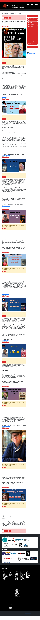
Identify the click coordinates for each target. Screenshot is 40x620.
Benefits (10, 572)
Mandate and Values (5, 571)
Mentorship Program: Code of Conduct (22, 574)
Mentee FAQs (22, 582)
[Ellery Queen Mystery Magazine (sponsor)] (14, 553)
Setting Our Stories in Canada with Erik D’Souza (13, 22)
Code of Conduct (27, 577)
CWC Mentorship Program (22, 571)
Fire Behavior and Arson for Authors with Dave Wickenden (12, 483)
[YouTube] (35, 4)
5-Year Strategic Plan (5, 581)
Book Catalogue (34, 570)
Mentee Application (22, 583)
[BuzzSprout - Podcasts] (37, 4)
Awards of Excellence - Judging (16, 582)
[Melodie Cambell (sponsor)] (27, 539)
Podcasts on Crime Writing (11, 603)
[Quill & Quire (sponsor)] (14, 558)
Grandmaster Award (17, 598)
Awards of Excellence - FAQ (17, 590)
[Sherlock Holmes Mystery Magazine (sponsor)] (25, 558)
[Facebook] (28, 4)
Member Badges (30, 26)
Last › (10, 17)
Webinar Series (30, 28)
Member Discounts (31, 24)
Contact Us (16, 599)
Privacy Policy (5, 582)
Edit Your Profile (30, 43)
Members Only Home (31, 18)
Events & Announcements (11, 606)
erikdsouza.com (6, 90)
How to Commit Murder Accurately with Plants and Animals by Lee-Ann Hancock (13, 248)
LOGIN (5, 63)
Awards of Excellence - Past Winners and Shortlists (17, 593)
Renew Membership (31, 41)
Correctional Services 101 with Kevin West (12, 204)
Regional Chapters (4, 579)
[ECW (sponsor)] (4, 539)
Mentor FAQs (22, 579)
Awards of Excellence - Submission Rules (16, 575)
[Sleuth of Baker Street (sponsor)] (20, 558)
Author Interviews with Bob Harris (11, 601)
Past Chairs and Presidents (5, 577)
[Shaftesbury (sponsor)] (11, 539)
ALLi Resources (30, 22)
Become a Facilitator (28, 573)
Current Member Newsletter (32, 30)
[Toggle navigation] (37, 1)
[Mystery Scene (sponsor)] (6, 558)
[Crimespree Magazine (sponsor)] (21, 553)
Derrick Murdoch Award (17, 596)
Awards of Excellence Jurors (16, 585)
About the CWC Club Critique (28, 571)
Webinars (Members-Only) (11, 14)
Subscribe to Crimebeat (10, 608)
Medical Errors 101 (7, 339)
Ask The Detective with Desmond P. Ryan (14, 425)
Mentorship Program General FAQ (22, 577)
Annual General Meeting (31, 33)
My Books (29, 39)
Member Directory (30, 20)
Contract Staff (5, 575)
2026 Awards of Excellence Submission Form (17, 579)
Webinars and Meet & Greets (5, 26)
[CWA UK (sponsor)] (28, 553)
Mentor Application (22, 581)
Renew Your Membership (10, 575)
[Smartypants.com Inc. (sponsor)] (6, 562)
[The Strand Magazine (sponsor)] (33, 558)
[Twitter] (32, 4)
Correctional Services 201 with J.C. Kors (13, 154)
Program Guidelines (28, 575)
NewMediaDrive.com (28, 613)
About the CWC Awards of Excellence (17, 571)
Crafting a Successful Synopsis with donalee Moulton (12, 95)
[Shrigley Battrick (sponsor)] (19, 539)
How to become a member (11, 571)
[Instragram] (30, 4)
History (4, 572)
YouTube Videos (11, 604)
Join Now (10, 573)
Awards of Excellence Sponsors (16, 587)
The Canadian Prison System (10, 293)
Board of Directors (4, 574)
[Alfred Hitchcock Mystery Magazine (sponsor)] (6, 553)
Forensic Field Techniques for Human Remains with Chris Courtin (13, 382)
